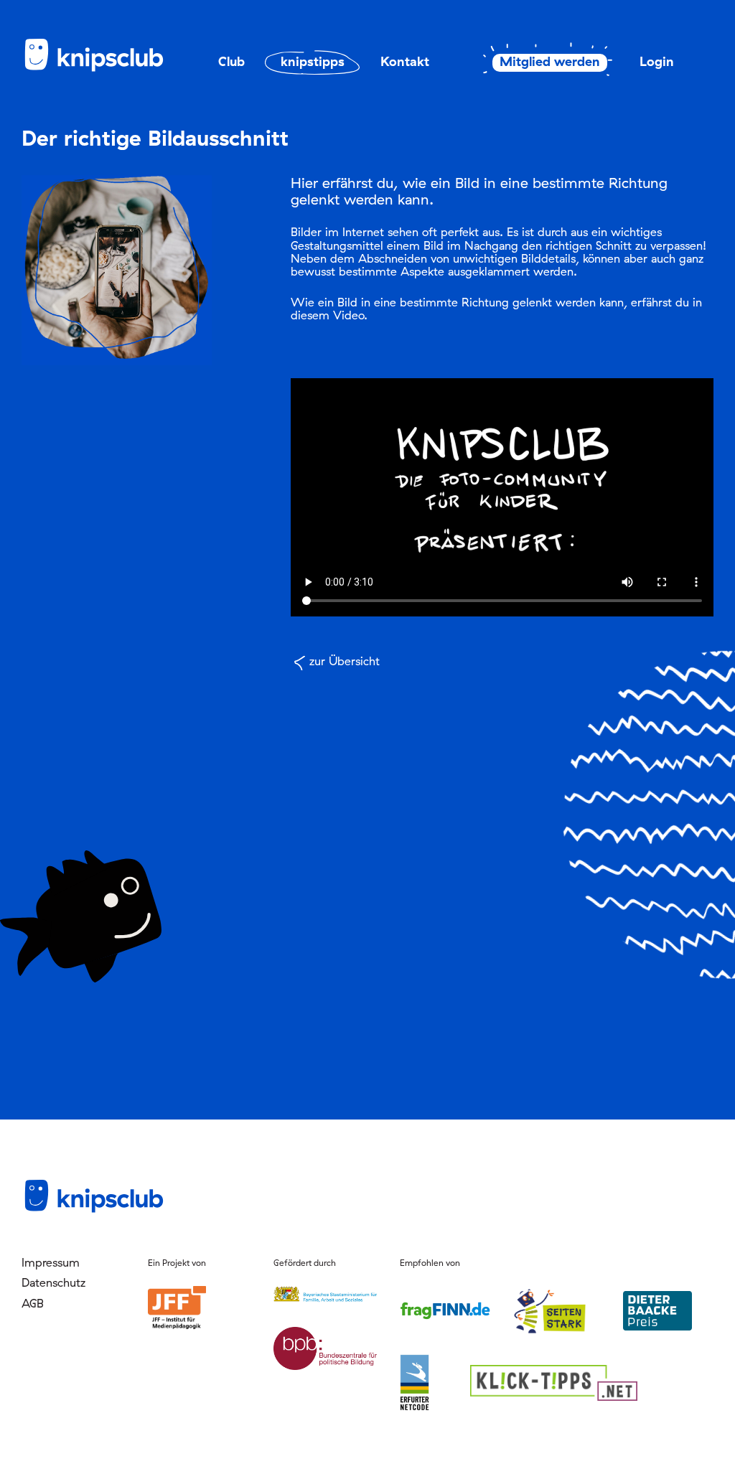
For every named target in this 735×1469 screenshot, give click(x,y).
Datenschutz (53, 1282)
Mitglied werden (550, 62)
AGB (33, 1303)
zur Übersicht (344, 660)
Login (657, 61)
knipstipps (313, 61)
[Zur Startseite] (93, 69)
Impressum (51, 1262)
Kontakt (404, 61)
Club (231, 61)
